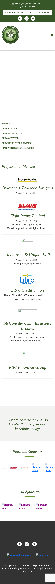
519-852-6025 (28, 7)
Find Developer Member (16, 143)
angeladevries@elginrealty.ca (31, 228)
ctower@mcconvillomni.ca (30, 340)
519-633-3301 (30, 193)
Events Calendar (39, 12)
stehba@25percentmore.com (27, 3)
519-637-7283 (30, 372)
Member (6, 124)
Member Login (14, 12)
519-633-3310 (30, 260)
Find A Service (10, 138)
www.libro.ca (42, 295)
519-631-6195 (19, 295)
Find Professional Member (18, 148)
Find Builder (9, 128)
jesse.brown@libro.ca (31, 299)
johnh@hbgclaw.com (30, 263)
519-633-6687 (30, 333)
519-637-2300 (30, 221)
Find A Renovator (12, 133)
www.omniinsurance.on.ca (31, 337)
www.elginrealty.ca (31, 224)
